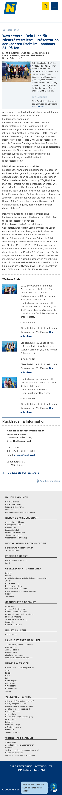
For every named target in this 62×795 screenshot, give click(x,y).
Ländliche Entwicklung (14, 655)
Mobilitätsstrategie (12, 724)
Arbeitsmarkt (10, 742)
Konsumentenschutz (13, 586)
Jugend (8, 581)
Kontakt (39, 769)
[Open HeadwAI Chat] (53, 786)
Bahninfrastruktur (12, 711)
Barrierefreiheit (21, 766)
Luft (7, 678)
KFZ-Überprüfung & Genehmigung (19, 717)
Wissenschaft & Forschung (16, 538)
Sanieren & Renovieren (14, 507)
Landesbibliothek (12, 530)
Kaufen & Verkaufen (13, 504)
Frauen (8, 575)
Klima (7, 675)
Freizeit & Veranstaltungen (15, 560)
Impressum (24, 769)
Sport (7, 563)
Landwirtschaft (11, 652)
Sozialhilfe (9, 622)
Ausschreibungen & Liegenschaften (19, 745)
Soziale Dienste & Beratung (16, 619)
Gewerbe (8, 747)
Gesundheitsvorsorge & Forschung (19, 614)
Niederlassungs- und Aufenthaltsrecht (20, 591)
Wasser (8, 691)
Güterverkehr (10, 714)
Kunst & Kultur (11, 634)
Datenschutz (43, 766)
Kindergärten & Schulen (15, 525)
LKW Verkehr (10, 719)
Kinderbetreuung (12, 583)
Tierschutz (9, 596)
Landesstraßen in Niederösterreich (19, 706)
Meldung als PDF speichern (23, 472)
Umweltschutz (11, 688)
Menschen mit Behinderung (16, 588)
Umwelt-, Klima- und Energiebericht (19, 668)
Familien (8, 573)
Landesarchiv (10, 527)
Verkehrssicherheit (12, 732)
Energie (8, 673)
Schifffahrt (9, 730)
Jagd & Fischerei (12, 650)
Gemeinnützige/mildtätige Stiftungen (20, 512)
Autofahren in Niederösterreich (17, 709)
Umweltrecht (10, 686)
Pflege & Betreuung (13, 617)
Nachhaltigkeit (11, 680)
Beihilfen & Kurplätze (13, 625)
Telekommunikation (13, 550)
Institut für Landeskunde (15, 532)
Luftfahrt (8, 722)
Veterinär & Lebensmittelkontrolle (18, 658)
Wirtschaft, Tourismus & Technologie (20, 755)
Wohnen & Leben (12, 509)
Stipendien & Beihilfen (14, 535)
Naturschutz (10, 683)
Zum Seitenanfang (49, 480)
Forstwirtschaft (11, 647)
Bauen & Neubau (12, 502)
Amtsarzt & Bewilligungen (15, 609)
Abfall (7, 670)
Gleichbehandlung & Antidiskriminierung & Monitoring (27, 578)
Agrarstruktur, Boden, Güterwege (19, 644)
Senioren (8, 594)
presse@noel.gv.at (24, 455)
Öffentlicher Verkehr (13, 727)
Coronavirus (10, 606)
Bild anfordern (38, 106)
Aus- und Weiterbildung (14, 522)
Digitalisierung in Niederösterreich (19, 548)
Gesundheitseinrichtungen (16, 611)
